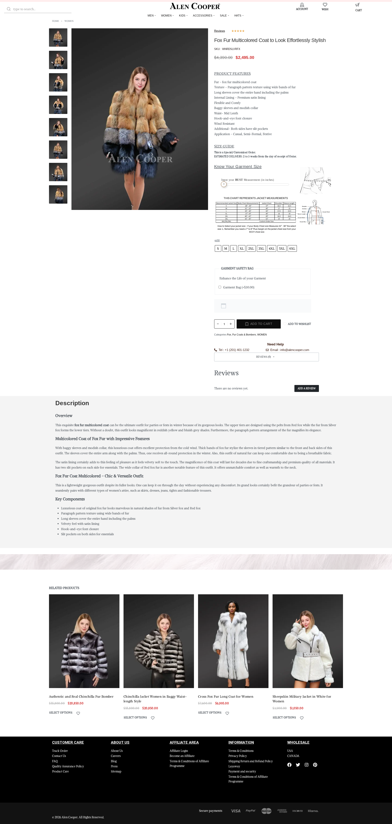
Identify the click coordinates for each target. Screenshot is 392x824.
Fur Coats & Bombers (244, 334)
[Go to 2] (58, 60)
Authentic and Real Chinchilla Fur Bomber (81, 696)
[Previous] (82, 119)
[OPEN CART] (357, 5)
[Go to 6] (58, 149)
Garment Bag (238, 287)
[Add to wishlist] (78, 713)
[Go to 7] (58, 172)
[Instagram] (306, 765)
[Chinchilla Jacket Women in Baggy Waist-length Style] (159, 641)
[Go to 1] (58, 37)
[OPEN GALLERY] (139, 119)
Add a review (307, 388)
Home (55, 21)
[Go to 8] (58, 194)
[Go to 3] (58, 82)
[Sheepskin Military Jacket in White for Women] (308, 641)
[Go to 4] (58, 105)
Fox (229, 334)
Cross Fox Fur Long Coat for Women (225, 696)
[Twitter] (298, 765)
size (217, 240)
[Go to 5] (58, 127)
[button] (266, 357)
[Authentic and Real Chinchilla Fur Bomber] (84, 641)
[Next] (197, 119)
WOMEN (69, 21)
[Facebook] (289, 765)
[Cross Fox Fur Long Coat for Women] (233, 641)
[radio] (218, 248)
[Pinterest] (315, 765)
